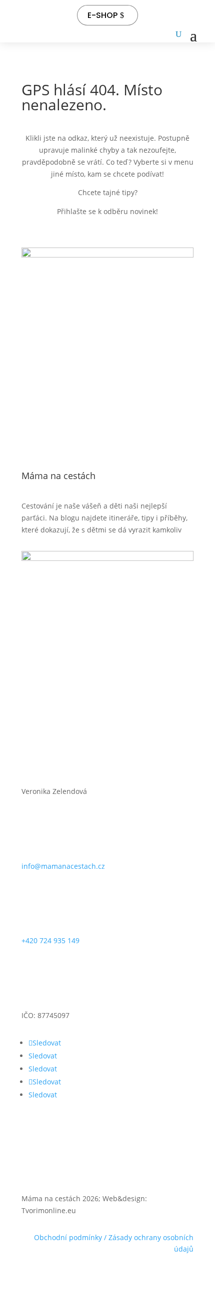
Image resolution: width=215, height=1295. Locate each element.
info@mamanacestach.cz (63, 866)
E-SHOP (103, 15)
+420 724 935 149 (51, 940)
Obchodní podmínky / (71, 1237)
